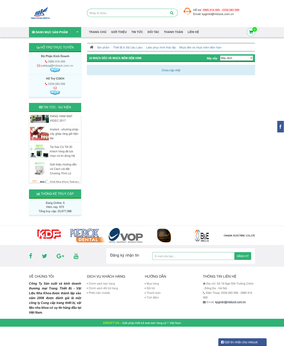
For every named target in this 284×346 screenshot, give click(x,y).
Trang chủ (97, 32)
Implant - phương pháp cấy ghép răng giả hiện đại (64, 131)
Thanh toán (153, 293)
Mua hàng (152, 283)
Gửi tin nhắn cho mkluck (241, 342)
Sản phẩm (103, 47)
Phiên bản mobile (99, 293)
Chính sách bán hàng (101, 283)
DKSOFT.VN (111, 323)
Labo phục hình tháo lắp (161, 47)
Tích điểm (152, 297)
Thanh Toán (173, 32)
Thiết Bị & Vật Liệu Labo (128, 47)
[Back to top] (277, 335)
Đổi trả (150, 288)
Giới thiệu (119, 32)
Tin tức (137, 32)
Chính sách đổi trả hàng (103, 288)
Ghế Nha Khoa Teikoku (64, 180)
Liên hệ (193, 32)
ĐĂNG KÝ (243, 256)
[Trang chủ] (92, 47)
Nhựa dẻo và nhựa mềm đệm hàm (200, 47)
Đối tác (153, 32)
